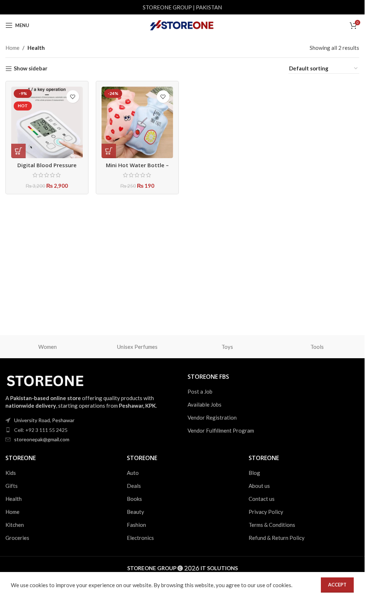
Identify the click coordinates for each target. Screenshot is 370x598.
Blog (254, 472)
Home (12, 47)
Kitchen (14, 524)
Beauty (135, 511)
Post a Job (200, 391)
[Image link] (45, 379)
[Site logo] (182, 24)
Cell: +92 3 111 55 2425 (41, 430)
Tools (317, 346)
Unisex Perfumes (137, 346)
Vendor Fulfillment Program (221, 430)
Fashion (136, 524)
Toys (227, 346)
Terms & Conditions (272, 524)
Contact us (262, 498)
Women (47, 346)
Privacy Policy (266, 511)
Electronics (140, 537)
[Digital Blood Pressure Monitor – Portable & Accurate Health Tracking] (47, 122)
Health (13, 498)
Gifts (11, 485)
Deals (134, 485)
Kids (10, 472)
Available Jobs (204, 404)
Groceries (17, 537)
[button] (109, 151)
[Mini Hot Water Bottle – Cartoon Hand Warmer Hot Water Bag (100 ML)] (137, 122)
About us (259, 485)
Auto (133, 472)
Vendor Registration (212, 417)
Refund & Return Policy (277, 537)
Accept (337, 585)
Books (134, 498)
